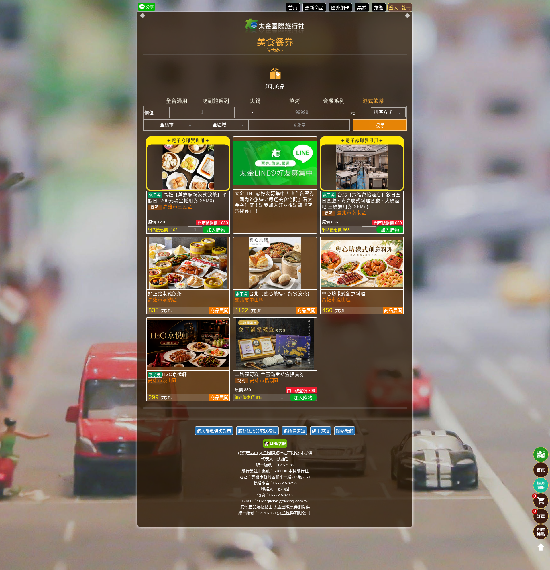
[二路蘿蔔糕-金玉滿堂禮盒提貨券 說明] (274, 344)
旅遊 (378, 7)
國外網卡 (340, 7)
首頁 (292, 7)
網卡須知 (320, 431)
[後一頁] (275, 412)
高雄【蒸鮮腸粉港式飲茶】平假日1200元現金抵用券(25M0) (187, 197)
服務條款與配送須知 (257, 431)
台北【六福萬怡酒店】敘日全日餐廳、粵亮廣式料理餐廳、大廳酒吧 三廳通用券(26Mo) (361, 200)
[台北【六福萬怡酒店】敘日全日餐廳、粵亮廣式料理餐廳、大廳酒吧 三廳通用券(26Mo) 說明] (362, 164)
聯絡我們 (344, 431)
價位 (149, 112)
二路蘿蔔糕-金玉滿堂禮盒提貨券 (270, 374)
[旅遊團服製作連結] (541, 485)
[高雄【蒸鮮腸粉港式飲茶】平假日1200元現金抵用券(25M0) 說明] (188, 164)
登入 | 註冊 (400, 7)
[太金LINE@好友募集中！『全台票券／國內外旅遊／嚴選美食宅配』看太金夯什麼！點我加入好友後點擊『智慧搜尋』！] (274, 163)
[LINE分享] (146, 7)
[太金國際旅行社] (275, 26)
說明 (155, 207)
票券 (361, 7)
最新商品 (314, 7)
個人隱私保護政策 (214, 431)
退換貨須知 (294, 431)
